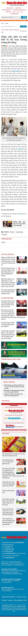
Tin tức (6, 23)
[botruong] (14, 345)
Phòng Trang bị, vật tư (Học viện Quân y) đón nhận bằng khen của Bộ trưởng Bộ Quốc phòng (8, 271)
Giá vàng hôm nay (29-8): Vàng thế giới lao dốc (7, 461)
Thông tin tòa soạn (21, 597)
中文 (14, 11)
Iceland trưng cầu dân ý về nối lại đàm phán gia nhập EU (8, 324)
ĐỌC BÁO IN (18, 8)
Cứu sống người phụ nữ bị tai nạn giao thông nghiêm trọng (8, 291)
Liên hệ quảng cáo (18, 600)
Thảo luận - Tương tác (7, 600)
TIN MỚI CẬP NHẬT (7, 298)
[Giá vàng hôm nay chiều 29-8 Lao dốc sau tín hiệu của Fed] (14, 444)
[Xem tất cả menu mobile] (25, 17)
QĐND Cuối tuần (6, 9)
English (8, 11)
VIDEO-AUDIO (9, 8)
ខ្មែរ (21, 11)
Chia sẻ (23, 26)
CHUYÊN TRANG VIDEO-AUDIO (11, 359)
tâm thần (4, 234)
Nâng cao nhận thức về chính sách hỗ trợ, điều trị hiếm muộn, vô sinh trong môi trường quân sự (8, 261)
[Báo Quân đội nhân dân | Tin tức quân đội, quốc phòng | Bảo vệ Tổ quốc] (14, 3)
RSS (25, 600)
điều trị (12, 232)
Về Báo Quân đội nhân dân (8, 597)
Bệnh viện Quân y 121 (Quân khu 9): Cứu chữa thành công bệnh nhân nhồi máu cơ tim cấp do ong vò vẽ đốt (8, 282)
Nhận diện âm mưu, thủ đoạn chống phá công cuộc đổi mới (8, 483)
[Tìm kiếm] (22, 17)
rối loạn (20, 149)
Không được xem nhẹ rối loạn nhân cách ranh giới (19, 223)
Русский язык (14, 13)
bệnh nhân (16, 71)
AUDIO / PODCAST (9, 382)
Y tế (2, 23)
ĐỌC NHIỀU (5, 433)
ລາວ (18, 11)
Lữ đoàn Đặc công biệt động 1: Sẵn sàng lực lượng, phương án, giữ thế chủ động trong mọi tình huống (8, 334)
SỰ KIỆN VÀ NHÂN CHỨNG (19, 9)
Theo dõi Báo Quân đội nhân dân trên (10, 31)
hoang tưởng (19, 232)
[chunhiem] (14, 353)
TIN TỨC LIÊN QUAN (7, 254)
